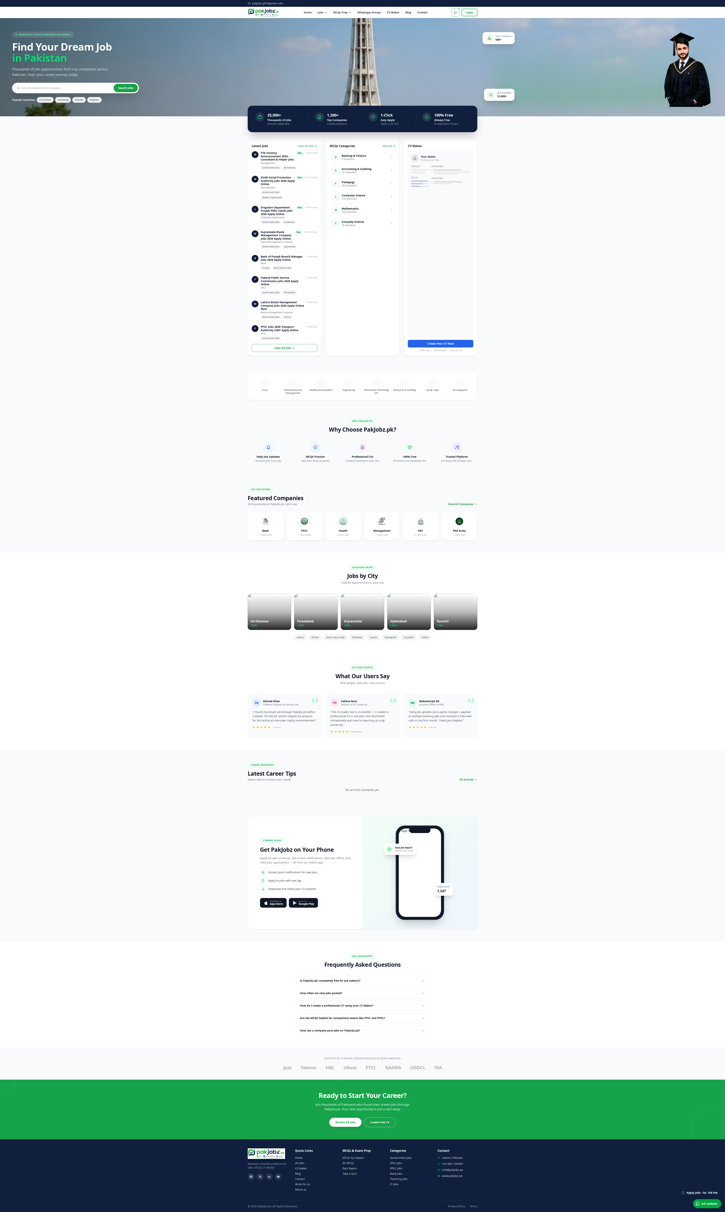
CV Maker (393, 12)
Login (469, 12)
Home (308, 12)
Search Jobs (125, 88)
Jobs (320, 12)
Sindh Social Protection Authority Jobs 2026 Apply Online (278, 181)
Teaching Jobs (399, 1179)
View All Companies (461, 504)
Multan (315, 637)
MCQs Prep (340, 12)
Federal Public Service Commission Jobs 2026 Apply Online (279, 281)
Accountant (45, 99)
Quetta (373, 637)
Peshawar (357, 637)
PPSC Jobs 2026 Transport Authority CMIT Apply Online (279, 328)
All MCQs (348, 1163)
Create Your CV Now (440, 343)
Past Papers (349, 1168)
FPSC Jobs (396, 1163)
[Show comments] (455, 12)
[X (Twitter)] (260, 1176)
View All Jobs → (307, 146)
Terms (473, 1206)
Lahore (300, 637)
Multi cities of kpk (335, 637)
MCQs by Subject (353, 1158)
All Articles (467, 779)
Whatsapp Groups (369, 12)
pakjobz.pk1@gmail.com (267, 3)
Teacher (79, 99)
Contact (422, 12)
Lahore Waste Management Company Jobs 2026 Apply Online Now (282, 306)
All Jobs (299, 1163)
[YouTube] (278, 1176)
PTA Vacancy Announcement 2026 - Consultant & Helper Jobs (277, 156)
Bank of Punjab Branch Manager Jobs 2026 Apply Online (282, 258)
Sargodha (409, 637)
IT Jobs (394, 1184)
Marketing (63, 99)
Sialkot (424, 637)
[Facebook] (251, 1176)
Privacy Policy (456, 1206)
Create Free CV (379, 1122)
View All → (388, 146)
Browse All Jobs (345, 1122)
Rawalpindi (390, 637)
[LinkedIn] (269, 1176)
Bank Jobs (396, 1173)
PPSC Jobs (396, 1168)
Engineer (94, 99)
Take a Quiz (349, 1173)
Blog (408, 12)
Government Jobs (401, 1158)
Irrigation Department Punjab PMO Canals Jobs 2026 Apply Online (276, 211)
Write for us (302, 1184)
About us (300, 1189)
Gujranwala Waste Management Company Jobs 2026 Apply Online (276, 235)
